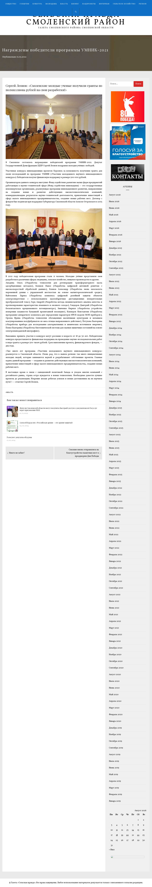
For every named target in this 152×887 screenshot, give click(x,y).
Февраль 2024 (115, 394)
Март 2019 (114, 788)
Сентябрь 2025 (116, 268)
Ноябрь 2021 (115, 574)
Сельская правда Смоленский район (76, 19)
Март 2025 (114, 308)
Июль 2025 (114, 281)
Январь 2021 (115, 641)
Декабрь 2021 (115, 568)
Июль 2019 (114, 761)
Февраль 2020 (116, 714)
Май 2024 (113, 374)
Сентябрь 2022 (116, 508)
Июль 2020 (114, 681)
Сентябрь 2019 (116, 748)
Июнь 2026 (114, 208)
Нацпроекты (89, 4)
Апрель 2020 (115, 701)
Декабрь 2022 (115, 488)
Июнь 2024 (114, 368)
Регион (143, 4)
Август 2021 (114, 594)
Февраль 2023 (115, 474)
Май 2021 (113, 614)
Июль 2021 (114, 601)
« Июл (112, 849)
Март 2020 (114, 708)
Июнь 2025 (114, 288)
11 (117, 830)
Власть (64, 4)
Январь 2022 (115, 561)
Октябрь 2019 (115, 741)
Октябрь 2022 (115, 501)
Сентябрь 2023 (116, 428)
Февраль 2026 (115, 235)
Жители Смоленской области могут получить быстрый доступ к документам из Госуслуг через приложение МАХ (58, 409)
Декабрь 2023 (115, 408)
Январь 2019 (115, 801)
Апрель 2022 (115, 541)
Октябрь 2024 (115, 341)
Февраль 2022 (115, 554)
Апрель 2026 (115, 221)
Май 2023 (113, 454)
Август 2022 (115, 514)
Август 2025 (115, 274)
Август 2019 (114, 754)
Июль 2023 (114, 441)
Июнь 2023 (114, 448)
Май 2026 (113, 214)
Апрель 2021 (115, 621)
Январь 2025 (115, 321)
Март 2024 (114, 388)
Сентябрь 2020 (116, 668)
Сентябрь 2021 (116, 588)
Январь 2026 (115, 241)
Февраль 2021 (115, 634)
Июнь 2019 (114, 767)
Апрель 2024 (115, 381)
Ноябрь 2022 (115, 494)
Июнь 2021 (114, 608)
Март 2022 (114, 548)
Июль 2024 (114, 361)
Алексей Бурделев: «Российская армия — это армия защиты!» (46, 422)
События (24, 4)
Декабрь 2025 (115, 248)
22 (138, 835)
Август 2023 (115, 434)
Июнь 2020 (114, 688)
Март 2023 (114, 468)
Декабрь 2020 (115, 648)
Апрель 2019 (115, 781)
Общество (10, 4)
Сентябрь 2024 (116, 348)
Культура (37, 4)
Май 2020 (114, 694)
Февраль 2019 (115, 794)
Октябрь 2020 (116, 661)
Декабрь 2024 (115, 328)
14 (133, 830)
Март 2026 (114, 228)
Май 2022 (113, 534)
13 (127, 830)
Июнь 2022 (114, 528)
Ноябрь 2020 (115, 654)
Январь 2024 (115, 401)
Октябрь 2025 (115, 261)
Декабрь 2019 (115, 728)
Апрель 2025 (115, 301)
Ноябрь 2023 (115, 414)
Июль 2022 (114, 521)
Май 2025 (113, 294)
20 (127, 835)
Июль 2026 (114, 201)
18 (117, 835)
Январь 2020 (115, 721)
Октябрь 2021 (115, 581)
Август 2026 (115, 195)
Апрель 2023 (115, 461)
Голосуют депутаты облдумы (19, 437)
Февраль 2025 (115, 314)
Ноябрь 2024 (115, 334)
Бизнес (75, 4)
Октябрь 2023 (115, 421)
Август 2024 (115, 354)
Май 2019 (113, 774)
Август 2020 (115, 674)
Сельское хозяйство (124, 4)
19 (122, 835)
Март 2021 (114, 628)
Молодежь (51, 4)
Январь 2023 (115, 481)
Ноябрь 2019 (115, 734)
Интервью (104, 4)
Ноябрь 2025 (115, 254)
